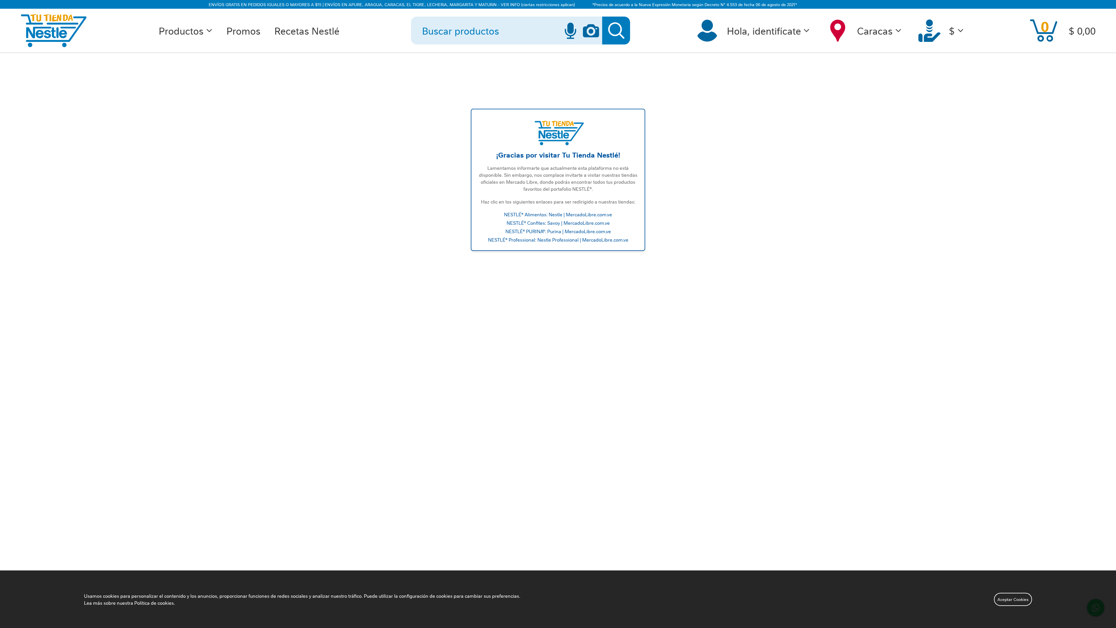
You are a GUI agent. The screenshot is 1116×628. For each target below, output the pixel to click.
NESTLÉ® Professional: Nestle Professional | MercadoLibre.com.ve (558, 239)
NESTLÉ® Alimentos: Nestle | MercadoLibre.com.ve (558, 214)
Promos (243, 30)
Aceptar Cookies (1013, 599)
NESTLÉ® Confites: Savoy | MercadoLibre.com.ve (558, 223)
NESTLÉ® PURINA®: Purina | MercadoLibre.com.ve (558, 231)
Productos (181, 30)
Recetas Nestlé (306, 30)
